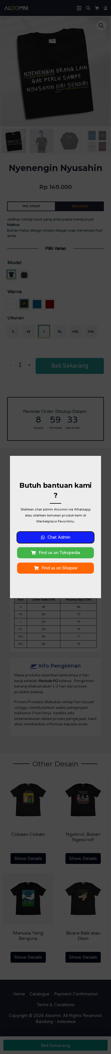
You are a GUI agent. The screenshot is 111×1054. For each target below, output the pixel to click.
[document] (55, 527)
